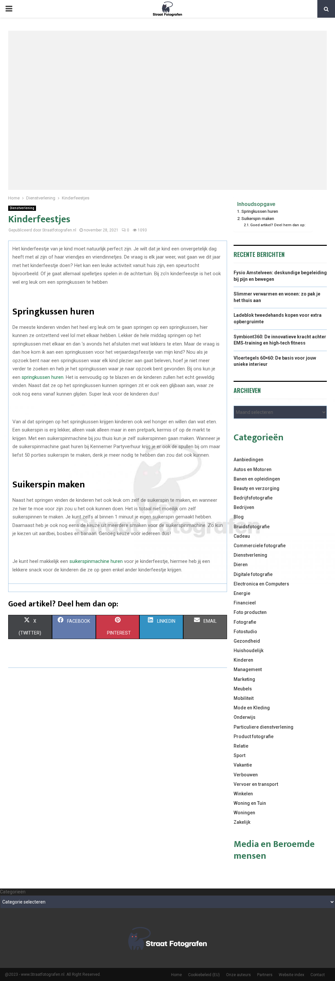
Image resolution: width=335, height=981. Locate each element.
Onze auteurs (238, 975)
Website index (291, 975)
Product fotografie (253, 736)
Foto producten (250, 612)
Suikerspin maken (257, 218)
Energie (242, 593)
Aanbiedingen (248, 459)
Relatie (241, 746)
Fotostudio (245, 631)
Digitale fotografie (253, 574)
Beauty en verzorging (256, 488)
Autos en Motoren (253, 469)
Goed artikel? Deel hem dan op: (278, 225)
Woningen (244, 812)
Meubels (243, 688)
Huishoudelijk (248, 650)
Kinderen (243, 660)
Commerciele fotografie (260, 545)
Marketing (244, 679)
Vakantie (243, 765)
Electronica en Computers (261, 583)
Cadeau (242, 536)
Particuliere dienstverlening (263, 727)
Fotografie (245, 622)
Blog (239, 516)
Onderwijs (245, 717)
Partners (265, 975)
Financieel (245, 602)
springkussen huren (42, 377)
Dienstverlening (22, 208)
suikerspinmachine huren (96, 561)
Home (176, 975)
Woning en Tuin (250, 803)
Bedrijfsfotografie (253, 497)
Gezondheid (247, 641)
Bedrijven (244, 507)
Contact (317, 975)
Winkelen (243, 793)
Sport (239, 755)
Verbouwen (246, 774)
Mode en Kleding (252, 707)
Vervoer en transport (256, 784)
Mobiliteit (244, 698)
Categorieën (13, 891)
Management (248, 669)
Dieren (241, 564)
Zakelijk (242, 822)
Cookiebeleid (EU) (204, 975)
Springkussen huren (259, 211)
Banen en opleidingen (257, 479)
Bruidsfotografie (252, 526)
